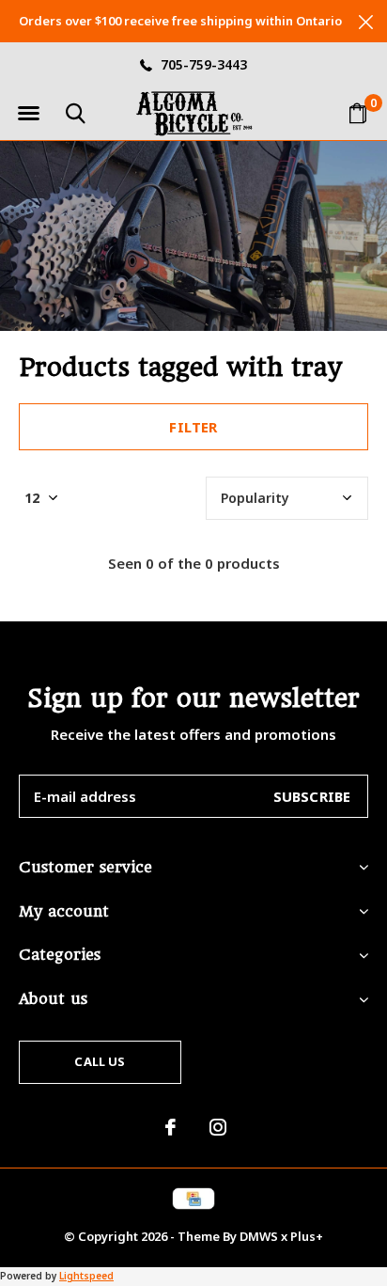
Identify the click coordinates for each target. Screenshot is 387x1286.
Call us (99, 1061)
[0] (357, 112)
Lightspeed (86, 1275)
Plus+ (306, 1236)
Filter (193, 426)
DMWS (259, 1236)
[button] (28, 113)
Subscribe (312, 796)
